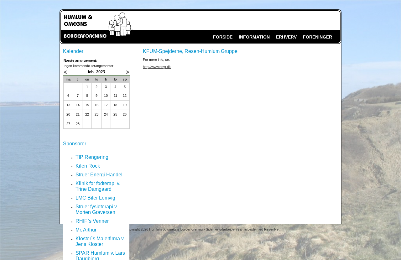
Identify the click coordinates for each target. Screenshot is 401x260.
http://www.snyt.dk (157, 67)
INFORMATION (254, 36)
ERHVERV (286, 36)
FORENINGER (317, 36)
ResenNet (271, 229)
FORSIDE (222, 36)
